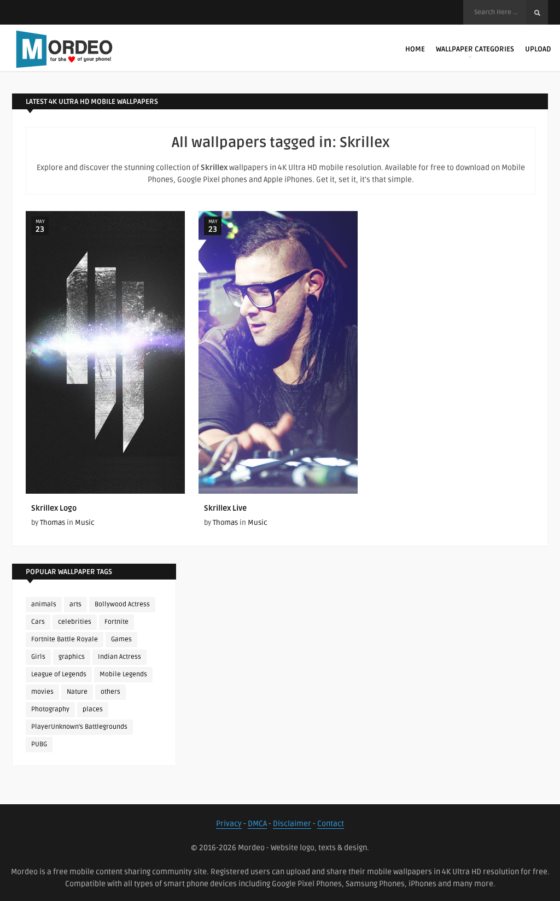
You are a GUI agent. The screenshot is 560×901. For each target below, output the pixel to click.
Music (85, 522)
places (93, 709)
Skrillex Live (225, 508)
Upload (538, 49)
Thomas (52, 522)
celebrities (74, 622)
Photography (50, 709)
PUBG (39, 744)
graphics (72, 657)
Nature (77, 692)
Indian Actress (119, 657)
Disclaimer (292, 823)
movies (42, 692)
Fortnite (116, 622)
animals (43, 604)
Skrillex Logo (54, 508)
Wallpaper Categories (475, 49)
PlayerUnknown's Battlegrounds (79, 727)
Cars (38, 622)
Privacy (229, 823)
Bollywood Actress (122, 604)
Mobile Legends (123, 674)
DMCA (257, 823)
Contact (330, 823)
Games (121, 639)
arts (75, 604)
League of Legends (58, 674)
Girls (38, 657)
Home (415, 49)
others (110, 692)
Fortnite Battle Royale (64, 639)
